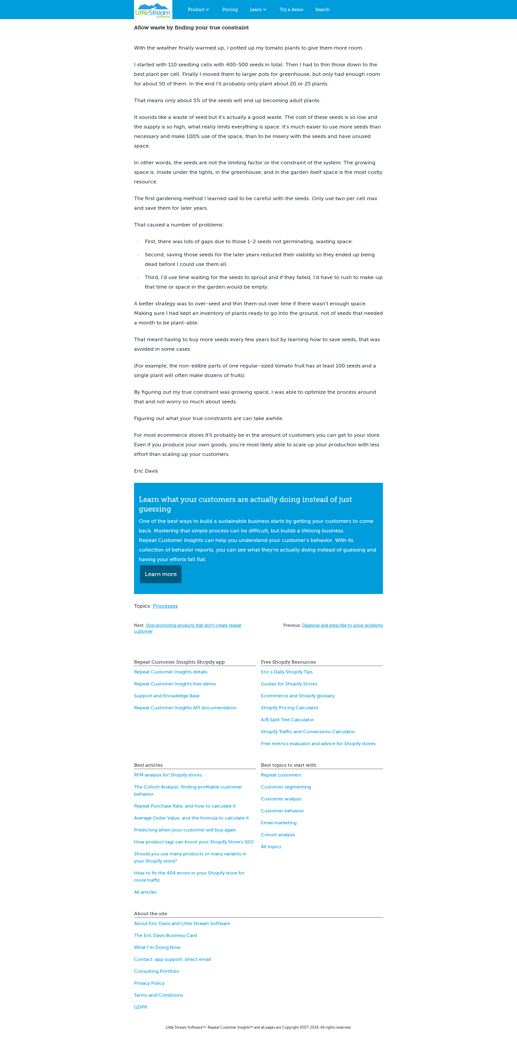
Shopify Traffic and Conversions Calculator (308, 731)
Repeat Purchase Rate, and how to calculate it (185, 806)
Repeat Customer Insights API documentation (185, 707)
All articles (145, 892)
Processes (165, 606)
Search (322, 9)
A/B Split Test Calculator (287, 719)
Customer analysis (281, 799)
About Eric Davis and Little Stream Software (182, 923)
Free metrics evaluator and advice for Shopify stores (318, 743)
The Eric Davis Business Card (165, 935)
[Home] (153, 9)
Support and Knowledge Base (167, 696)
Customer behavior (282, 811)
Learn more (161, 574)
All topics (271, 846)
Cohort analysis (278, 834)
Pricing (230, 9)
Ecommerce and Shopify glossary (297, 696)
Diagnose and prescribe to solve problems (342, 625)
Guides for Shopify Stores (289, 684)
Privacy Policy (149, 983)
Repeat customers (281, 775)
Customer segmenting (286, 787)
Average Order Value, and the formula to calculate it (191, 818)
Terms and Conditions (158, 995)
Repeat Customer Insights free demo (175, 684)
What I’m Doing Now (157, 947)
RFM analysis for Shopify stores (168, 775)
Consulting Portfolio (156, 971)
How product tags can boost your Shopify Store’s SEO (194, 842)
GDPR (140, 1007)
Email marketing (278, 823)
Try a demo (291, 9)
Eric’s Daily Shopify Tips (287, 672)
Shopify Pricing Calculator (290, 707)
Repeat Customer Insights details (170, 672)
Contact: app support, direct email (172, 959)
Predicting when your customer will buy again (185, 830)
